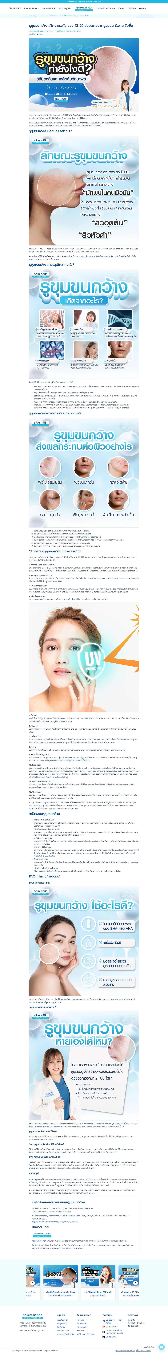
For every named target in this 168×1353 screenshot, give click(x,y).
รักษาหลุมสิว (82, 1327)
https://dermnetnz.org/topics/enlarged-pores (51, 1211)
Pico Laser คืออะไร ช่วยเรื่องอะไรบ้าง (51, 777)
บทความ (121, 8)
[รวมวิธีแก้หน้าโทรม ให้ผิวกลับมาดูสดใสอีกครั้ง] (46, 1276)
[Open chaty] (162, 1347)
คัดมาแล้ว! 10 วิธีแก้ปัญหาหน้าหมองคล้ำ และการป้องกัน (84, 1293)
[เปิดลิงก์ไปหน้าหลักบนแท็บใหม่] (42, 1234)
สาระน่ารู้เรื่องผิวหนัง (65, 1334)
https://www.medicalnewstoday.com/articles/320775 (55, 1222)
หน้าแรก (32, 16)
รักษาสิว (80, 1320)
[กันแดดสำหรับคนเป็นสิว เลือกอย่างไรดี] (121, 1276)
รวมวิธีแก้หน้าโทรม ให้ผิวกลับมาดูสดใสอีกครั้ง (46, 1293)
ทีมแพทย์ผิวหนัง (49, 8)
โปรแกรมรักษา (30, 8)
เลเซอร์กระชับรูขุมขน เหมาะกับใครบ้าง (73, 760)
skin (37, 16)
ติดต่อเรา (132, 8)
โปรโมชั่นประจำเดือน (106, 8)
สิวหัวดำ (87, 537)
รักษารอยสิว (82, 1323)
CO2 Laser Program (85, 1334)
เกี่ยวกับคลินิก (15, 8)
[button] (142, 8)
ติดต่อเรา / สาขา (64, 1330)
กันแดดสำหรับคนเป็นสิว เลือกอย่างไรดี (121, 1293)
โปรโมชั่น (61, 1327)
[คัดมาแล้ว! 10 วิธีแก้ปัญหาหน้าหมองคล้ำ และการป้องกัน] (84, 1276)
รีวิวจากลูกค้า (65, 8)
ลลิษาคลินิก (36, 1241)
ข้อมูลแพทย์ (62, 1323)
